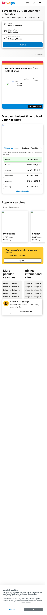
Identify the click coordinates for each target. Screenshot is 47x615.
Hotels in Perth (7, 290)
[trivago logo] (8, 3)
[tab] (8, 148)
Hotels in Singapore (16, 293)
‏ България (38, 290)
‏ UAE (29, 283)
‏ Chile (38, 297)
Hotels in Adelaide (16, 287)
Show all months (22, 191)
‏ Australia (38, 287)
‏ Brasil (29, 293)
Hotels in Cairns (16, 290)
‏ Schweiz (29, 297)
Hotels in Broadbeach (16, 297)
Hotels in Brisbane (7, 287)
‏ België (29, 290)
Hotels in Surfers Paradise (7, 297)
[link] (27, 3)
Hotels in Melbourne (7, 283)
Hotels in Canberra (7, 293)
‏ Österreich (29, 287)
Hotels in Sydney (16, 283)
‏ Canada (38, 293)
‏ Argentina (38, 283)
